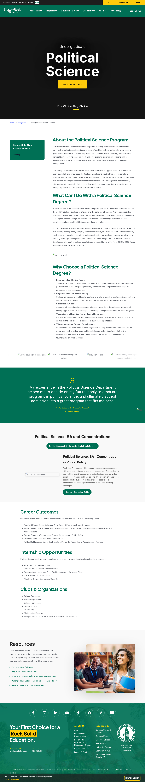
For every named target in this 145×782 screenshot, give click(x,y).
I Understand (132, 778)
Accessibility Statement (18, 770)
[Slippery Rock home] (12, 11)
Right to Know (119, 770)
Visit (109, 2)
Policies (109, 770)
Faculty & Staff (80, 752)
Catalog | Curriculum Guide (77, 492)
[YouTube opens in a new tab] (67, 713)
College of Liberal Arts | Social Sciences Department (33, 676)
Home (12, 122)
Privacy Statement (12, 779)
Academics (35, 11)
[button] (41, 11)
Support (128, 770)
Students (6, 2)
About (101, 11)
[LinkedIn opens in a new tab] (56, 713)
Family (14, 2)
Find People (101, 743)
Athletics (117, 11)
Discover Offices (103, 740)
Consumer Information (36, 770)
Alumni (30, 2)
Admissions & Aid (69, 11)
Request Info (124, 2)
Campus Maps (102, 736)
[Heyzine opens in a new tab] (112, 713)
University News (103, 751)
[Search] (139, 10)
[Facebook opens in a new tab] (33, 713)
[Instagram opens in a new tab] (44, 713)
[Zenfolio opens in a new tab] (89, 713)
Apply (138, 2)
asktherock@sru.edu (18, 751)
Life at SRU (88, 11)
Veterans (22, 2)
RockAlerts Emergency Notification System (82, 742)
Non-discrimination (83, 770)
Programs (50, 11)
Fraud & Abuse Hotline (54, 770)
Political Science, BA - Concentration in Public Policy (71, 446)
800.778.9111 (37, 751)
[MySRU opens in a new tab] (133, 10)
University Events (103, 747)
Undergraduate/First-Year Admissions (27, 685)
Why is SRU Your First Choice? (24, 672)
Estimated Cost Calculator (22, 667)
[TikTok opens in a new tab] (78, 713)
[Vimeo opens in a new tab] (101, 713)
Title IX (14, 773)
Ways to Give (79, 748)
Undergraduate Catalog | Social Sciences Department (34, 681)
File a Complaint (69, 770)
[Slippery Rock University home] (126, 733)
